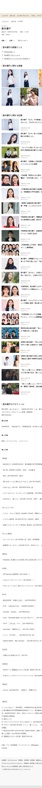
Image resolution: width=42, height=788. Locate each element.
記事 (11, 40)
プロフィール (22, 40)
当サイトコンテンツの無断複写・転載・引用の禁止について (17, 766)
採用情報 (32, 760)
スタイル (12, 16)
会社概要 (4, 760)
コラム (33, 16)
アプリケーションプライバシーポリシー (12, 763)
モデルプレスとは (12, 760)
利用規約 (20, 760)
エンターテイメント (23, 16)
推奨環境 (26, 760)
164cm (8, 34)
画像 (3, 40)
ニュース (5, 16)
